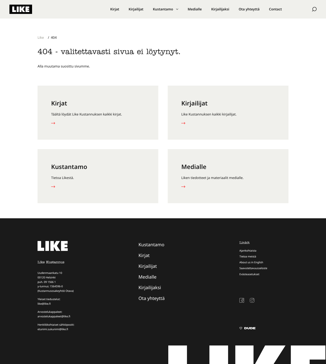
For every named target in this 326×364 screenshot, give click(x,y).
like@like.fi (44, 304)
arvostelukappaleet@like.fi (54, 316)
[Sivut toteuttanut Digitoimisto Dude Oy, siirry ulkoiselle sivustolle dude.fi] (247, 328)
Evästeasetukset (249, 274)
